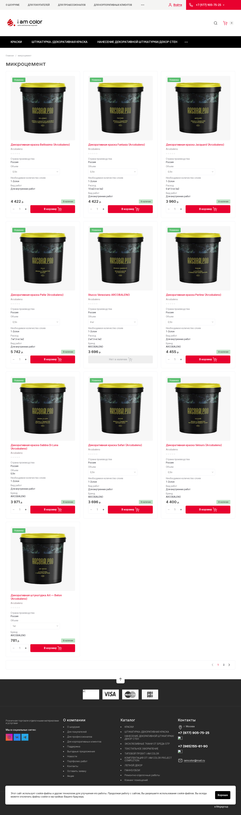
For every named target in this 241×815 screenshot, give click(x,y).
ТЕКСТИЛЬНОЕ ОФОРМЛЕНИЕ (141, 748)
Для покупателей (39, 5)
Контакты (72, 766)
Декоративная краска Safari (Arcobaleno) (115, 445)
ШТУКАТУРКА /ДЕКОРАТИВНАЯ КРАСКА (60, 42)
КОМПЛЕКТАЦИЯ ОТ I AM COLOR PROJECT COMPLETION (148, 759)
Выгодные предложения (81, 751)
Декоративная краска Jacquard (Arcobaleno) (195, 144)
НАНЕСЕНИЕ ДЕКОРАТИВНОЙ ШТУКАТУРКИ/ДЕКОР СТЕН (137, 42)
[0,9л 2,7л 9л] (190, 172)
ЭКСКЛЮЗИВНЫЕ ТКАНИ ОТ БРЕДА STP (147, 743)
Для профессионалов (72, 5)
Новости (72, 756)
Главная (10, 55)
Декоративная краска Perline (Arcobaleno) (193, 294)
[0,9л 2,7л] (35, 172)
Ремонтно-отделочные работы (142, 775)
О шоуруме (13, 5)
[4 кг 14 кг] (112, 322)
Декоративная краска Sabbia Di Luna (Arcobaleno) (34, 446)
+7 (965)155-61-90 (193, 746)
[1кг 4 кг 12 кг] (35, 626)
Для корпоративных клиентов (113, 5)
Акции (70, 776)
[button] (120, 679)
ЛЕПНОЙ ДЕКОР (133, 765)
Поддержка (73, 746)
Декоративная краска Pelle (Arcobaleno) (37, 294)
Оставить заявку (76, 771)
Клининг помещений (136, 780)
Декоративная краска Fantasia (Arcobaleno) (116, 144)
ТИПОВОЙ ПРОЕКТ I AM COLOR (142, 753)
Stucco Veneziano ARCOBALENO (109, 294)
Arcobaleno (17, 149)
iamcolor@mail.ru (194, 760)
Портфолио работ (77, 761)
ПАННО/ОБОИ (132, 770)
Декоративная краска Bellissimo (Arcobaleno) (40, 144)
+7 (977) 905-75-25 (208, 5)
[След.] (229, 664)
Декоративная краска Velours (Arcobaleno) (194, 445)
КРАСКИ (16, 42)
